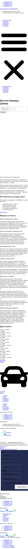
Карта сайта (3, 446)
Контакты (5, 26)
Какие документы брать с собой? (9, 219)
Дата (3, 452)
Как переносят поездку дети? (7, 246)
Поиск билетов (7, 20)
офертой (24, 483)
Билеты (2, 362)
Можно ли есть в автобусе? (7, 276)
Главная (5, 395)
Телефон (4, 471)
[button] (14, 56)
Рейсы (4, 397)
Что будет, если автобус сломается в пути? (11, 231)
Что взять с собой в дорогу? (7, 258)
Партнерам (6, 23)
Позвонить (3, 360)
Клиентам (5, 24)
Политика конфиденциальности (8, 449)
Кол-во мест (5, 459)
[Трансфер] (14, 390)
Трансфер (5, 21)
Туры (4, 516)
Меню (1, 393)
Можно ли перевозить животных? (9, 308)
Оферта (2, 448)
